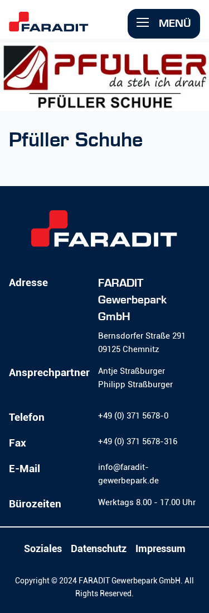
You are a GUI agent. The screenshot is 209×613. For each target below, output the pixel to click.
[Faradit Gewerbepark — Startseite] (66, 27)
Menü (173, 23)
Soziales (43, 548)
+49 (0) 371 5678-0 (133, 416)
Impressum (160, 548)
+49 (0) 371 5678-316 (137, 441)
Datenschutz (99, 548)
